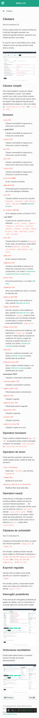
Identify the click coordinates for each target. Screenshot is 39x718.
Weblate (21, 3)
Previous (9, 697)
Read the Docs (11, 714)
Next (31, 697)
